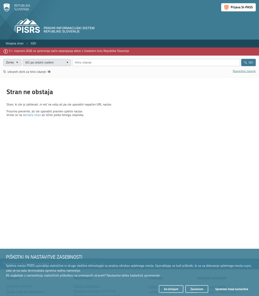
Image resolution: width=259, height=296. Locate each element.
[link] (14, 43)
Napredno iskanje (244, 71)
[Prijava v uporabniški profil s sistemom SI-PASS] (238, 7)
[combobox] (47, 62)
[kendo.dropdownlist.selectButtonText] (67, 62)
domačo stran (32, 115)
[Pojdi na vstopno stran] (16, 11)
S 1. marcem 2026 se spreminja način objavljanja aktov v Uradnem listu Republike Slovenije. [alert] (69, 51)
